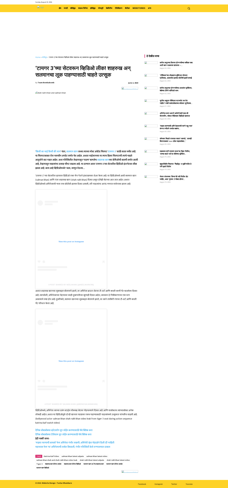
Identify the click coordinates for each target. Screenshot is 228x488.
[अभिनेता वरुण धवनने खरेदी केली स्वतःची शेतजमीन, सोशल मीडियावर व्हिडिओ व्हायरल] (151, 116)
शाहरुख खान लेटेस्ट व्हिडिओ (72, 464)
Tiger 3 (39, 464)
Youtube (189, 484)
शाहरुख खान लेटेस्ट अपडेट (53, 464)
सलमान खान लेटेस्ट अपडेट (114, 464)
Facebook (142, 484)
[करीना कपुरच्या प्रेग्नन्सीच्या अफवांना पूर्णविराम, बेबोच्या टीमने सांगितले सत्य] (151, 91)
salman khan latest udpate (73, 456)
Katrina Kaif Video (51, 456)
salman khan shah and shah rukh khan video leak (56, 460)
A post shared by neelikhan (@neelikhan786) (71, 285)
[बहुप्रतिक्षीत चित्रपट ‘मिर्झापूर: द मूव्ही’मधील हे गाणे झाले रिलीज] (151, 166)
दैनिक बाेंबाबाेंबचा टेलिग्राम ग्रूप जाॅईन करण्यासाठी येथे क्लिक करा (63, 435)
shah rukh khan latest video (118, 460)
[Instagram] (184, 2)
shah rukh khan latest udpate (92, 460)
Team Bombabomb (46, 82)
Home (37, 57)
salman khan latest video (96, 456)
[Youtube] (191, 2)
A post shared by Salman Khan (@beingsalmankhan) (71, 404)
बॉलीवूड (44, 57)
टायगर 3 (112, 152)
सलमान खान (72, 152)
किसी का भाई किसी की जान (48, 152)
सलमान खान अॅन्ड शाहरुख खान (94, 464)
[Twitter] (187, 2)
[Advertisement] (114, 36)
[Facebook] (181, 2)
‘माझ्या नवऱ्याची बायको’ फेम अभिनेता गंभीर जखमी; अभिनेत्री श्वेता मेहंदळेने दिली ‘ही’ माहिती (74, 443)
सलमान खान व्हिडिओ (42, 468)
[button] (189, 8)
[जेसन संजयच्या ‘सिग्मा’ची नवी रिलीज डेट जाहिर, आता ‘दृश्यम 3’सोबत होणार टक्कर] (151, 179)
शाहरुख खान (103, 160)
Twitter (174, 484)
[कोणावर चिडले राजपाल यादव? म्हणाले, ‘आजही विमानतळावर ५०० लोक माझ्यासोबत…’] (151, 141)
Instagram (159, 484)
